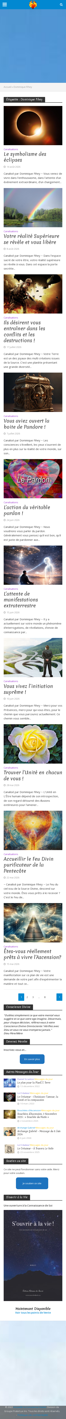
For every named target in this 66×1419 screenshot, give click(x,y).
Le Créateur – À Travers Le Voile (35, 1148)
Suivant (59, 997)
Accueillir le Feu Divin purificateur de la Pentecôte (29, 865)
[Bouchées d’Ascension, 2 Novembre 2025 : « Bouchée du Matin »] (10, 1114)
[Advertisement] (33, 46)
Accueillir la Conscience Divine (29, 1407)
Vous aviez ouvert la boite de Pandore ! (26, 424)
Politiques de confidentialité (33, 1415)
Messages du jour (44, 1079)
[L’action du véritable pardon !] (33, 478)
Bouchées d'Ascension (29, 1110)
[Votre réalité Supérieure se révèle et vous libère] (33, 207)
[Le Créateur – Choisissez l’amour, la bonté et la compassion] (10, 1096)
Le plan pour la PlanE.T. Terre (33, 1082)
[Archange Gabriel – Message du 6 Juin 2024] (10, 1131)
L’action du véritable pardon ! (27, 510)
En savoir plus (32, 1059)
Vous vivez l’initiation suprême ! (28, 689)
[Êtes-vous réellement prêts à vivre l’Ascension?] (33, 922)
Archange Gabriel (26, 1127)
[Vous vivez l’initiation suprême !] (33, 657)
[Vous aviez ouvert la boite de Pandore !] (33, 392)
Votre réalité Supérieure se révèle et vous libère (31, 239)
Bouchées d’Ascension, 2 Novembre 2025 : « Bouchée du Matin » (37, 1115)
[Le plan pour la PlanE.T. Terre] (10, 1082)
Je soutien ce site (32, 1183)
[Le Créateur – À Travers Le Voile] (10, 1148)
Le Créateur (23, 1093)
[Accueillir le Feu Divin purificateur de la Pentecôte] (33, 830)
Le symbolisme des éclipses (25, 157)
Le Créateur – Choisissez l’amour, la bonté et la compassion (37, 1098)
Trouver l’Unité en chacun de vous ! (33, 776)
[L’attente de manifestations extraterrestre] (33, 565)
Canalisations (11, 149)
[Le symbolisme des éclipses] (33, 125)
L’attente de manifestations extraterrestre (21, 600)
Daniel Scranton (25, 1079)
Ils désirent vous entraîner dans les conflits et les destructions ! (24, 332)
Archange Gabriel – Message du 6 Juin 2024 (38, 1133)
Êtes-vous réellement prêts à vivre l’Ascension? (32, 954)
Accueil (7, 87)
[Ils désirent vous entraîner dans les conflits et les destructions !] (33, 294)
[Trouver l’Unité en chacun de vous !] (33, 743)
